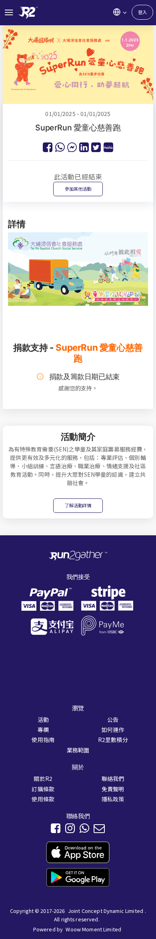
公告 (112, 719)
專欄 (43, 730)
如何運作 (113, 730)
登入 (142, 12)
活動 (43, 719)
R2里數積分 (113, 740)
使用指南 (43, 740)
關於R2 (43, 778)
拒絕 (19, 927)
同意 (48, 927)
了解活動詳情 (78, 505)
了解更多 (98, 913)
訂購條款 (43, 789)
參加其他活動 (78, 188)
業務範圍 (78, 750)
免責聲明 (113, 789)
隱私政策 (113, 799)
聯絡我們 (113, 778)
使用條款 (43, 799)
